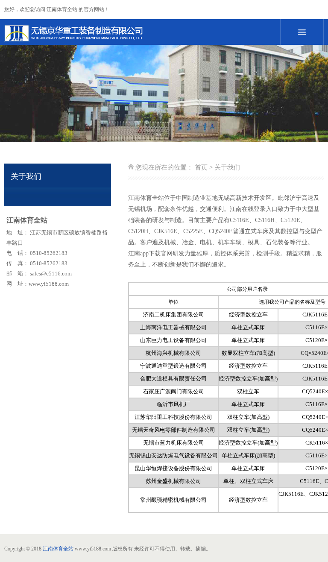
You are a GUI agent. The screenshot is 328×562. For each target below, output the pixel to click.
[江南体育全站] (132, 33)
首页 (201, 167)
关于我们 (227, 167)
